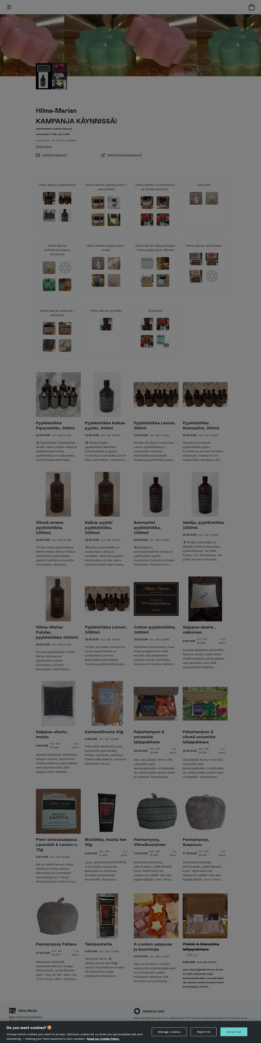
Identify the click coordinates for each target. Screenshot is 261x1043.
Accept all (234, 1031)
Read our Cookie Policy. (103, 1038)
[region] (130, 1032)
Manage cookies (169, 1031)
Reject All (203, 1031)
